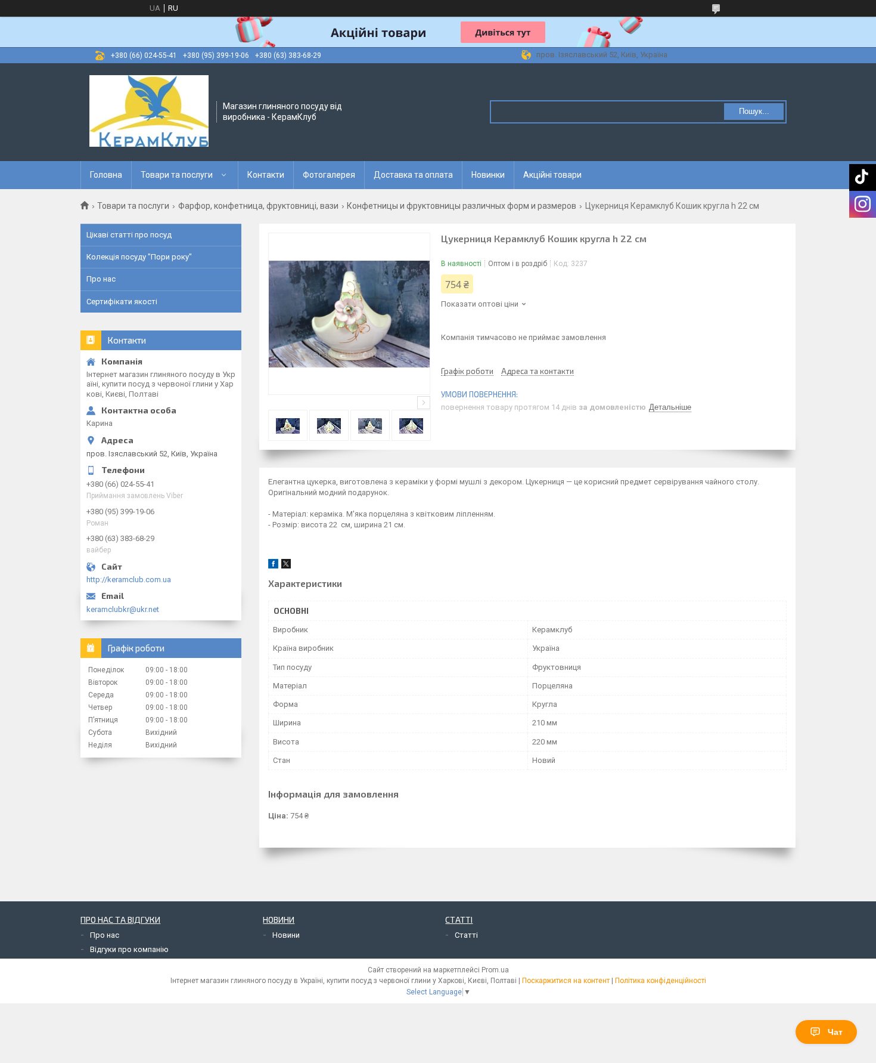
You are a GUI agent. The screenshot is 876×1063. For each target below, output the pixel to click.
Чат (835, 1032)
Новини (286, 935)
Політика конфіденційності (660, 981)
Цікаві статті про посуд (129, 234)
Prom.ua (495, 970)
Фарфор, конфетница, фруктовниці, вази (258, 206)
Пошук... (754, 111)
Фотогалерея (329, 175)
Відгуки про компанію (129, 949)
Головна (106, 175)
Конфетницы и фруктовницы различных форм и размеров (461, 206)
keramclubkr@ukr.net (122, 609)
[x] (286, 565)
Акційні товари (552, 175)
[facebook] (273, 565)
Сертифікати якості (121, 301)
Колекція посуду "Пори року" (139, 256)
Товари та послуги (177, 175)
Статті (466, 935)
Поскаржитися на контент (566, 981)
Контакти (265, 175)
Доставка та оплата (413, 175)
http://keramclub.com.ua (128, 579)
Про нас (101, 278)
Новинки (488, 175)
